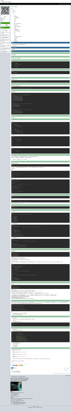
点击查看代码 (13, 49)
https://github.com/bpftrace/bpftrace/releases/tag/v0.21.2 (19, 44)
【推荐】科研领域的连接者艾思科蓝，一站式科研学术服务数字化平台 (19, 380)
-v (14, 13)
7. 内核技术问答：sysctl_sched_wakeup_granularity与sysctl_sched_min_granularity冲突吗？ (5, 43)
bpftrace (13, 362)
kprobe (15, 35)
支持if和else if (15, 16)
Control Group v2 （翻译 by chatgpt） (18, 399)
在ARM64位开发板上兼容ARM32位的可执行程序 (19, 402)
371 (3, 19)
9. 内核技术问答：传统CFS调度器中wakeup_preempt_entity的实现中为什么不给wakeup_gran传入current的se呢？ (5, 49)
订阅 (4, 3)
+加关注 (12, 369)
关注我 (16, 365)
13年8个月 (4, 18)
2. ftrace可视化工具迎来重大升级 (4, 30)
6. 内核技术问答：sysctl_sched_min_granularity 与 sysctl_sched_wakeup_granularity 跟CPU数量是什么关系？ (5, 40)
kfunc (14, 33)
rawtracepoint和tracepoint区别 (17, 36)
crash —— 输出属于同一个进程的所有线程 (19, 400)
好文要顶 (13, 365)
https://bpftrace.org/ (15, 45)
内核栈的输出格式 (16, 29)
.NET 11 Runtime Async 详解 (14, 394)
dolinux (2, 0)
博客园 (34, 406)
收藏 (67, 373)
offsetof (15, 20)
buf (14, 22)
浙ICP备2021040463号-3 (40, 407)
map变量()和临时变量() (17, 26)
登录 (19, 376)
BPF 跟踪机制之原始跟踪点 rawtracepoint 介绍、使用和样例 (20, 313)
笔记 (13, 12)
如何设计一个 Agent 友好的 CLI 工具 (15, 396)
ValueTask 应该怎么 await (14, 395)
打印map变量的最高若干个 (17, 30)
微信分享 (22, 365)
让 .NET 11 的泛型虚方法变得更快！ (15, 393)
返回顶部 (69, 375)
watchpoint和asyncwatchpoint (17, 23)
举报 (69, 373)
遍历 (14, 32)
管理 (7, 3)
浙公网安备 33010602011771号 (32, 407)
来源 (13, 9)
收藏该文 (19, 365)
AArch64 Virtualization (16, 401)
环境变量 (15, 39)
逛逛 (22, 376)
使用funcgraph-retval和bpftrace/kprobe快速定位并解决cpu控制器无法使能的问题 (23, 398)
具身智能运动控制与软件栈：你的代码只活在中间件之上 (17, 392)
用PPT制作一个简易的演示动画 (16, 371)
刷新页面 (67, 375)
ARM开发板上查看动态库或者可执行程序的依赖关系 (20, 403)
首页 (1, 3)
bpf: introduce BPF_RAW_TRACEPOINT (17, 314)
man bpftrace (14, 11)
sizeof (15, 19)
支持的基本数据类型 (16, 17)
